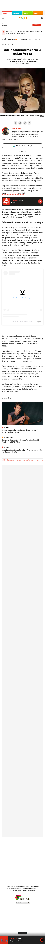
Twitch (31, 847)
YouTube (18, 847)
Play (42, 940)
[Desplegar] (22, 933)
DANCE (26, 13)
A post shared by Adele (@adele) (22, 321)
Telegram (29, 123)
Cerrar (41, 31)
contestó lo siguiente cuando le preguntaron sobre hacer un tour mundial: (20, 191)
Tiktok (14, 847)
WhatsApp (25, 123)
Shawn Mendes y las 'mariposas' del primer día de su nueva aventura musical (21, 431)
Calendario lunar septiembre (29, 39)
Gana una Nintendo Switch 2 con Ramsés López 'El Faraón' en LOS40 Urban (20, 441)
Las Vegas (10, 460)
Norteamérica (39, 460)
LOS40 (5, 13)
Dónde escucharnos (29, 890)
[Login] (42, 18)
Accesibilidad (20, 886)
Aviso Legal (9, 886)
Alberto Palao (16, 128)
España (4, 25)
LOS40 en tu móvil (15, 890)
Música (10, 44)
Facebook (15, 123)
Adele (3, 460)
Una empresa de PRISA (22, 898)
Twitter (20, 123)
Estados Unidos (28, 460)
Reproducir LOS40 (40, 201)
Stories (35, 847)
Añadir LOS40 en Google (24, 146)
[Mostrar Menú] (3, 18)
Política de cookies (14, 888)
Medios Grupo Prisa (22, 902)
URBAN (36, 13)
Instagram (10, 847)
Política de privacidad (32, 886)
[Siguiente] (42, 39)
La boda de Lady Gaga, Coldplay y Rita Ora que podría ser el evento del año (22, 451)
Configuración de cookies (29, 888)
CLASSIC (16, 13)
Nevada (18, 460)
